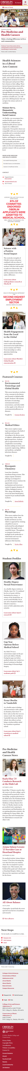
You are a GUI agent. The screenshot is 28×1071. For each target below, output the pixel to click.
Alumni (4, 1056)
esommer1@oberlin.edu (11, 181)
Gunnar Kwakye (20, 415)
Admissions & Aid (7, 978)
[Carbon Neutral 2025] (14, 1031)
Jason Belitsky (19, 501)
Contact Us (5, 1050)
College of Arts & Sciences (10, 973)
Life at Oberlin (6, 980)
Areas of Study (8, 7)
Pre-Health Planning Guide (10, 160)
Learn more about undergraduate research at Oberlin (13, 282)
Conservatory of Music (9, 975)
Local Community (7, 1064)
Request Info (7, 938)
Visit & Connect (18, 995)
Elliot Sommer (8, 178)
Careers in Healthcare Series (10, 166)
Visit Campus (7, 940)
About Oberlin (6, 983)
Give (11, 1000)
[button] (18, 2)
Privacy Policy (6, 1040)
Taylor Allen (18, 544)
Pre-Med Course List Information (11, 163)
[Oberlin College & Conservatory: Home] (7, 2)
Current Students (7, 1053)
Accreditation (6, 1045)
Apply (5, 942)
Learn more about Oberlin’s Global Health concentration (13, 361)
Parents (4, 1062)
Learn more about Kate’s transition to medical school (12, 733)
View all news (9, 919)
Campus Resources (8, 988)
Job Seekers (6, 1067)
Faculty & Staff (6, 1059)
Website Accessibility (8, 1048)
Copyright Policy (7, 1043)
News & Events (7, 985)
